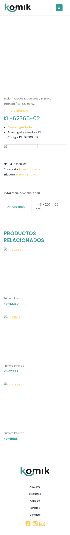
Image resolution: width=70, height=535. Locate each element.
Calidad (35, 500)
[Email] (42, 524)
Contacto (35, 514)
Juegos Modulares (25, 98)
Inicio (7, 98)
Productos (35, 493)
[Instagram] (35, 524)
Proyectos (35, 487)
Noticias (35, 507)
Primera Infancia (16, 110)
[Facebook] (28, 524)
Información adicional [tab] (22, 193)
